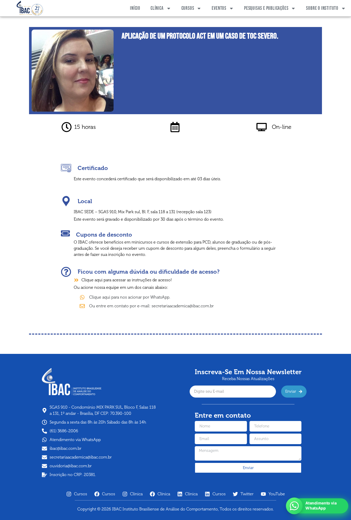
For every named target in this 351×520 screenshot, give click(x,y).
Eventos (219, 8)
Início (135, 8)
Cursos (187, 8)
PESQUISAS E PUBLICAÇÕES (266, 8)
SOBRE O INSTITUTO (322, 8)
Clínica (157, 8)
